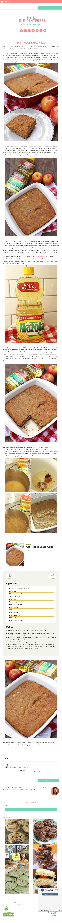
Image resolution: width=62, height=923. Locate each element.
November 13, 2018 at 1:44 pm (19, 767)
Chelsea (12, 765)
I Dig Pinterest (31, 21)
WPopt (44, 920)
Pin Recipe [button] (40, 551)
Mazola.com (19, 60)
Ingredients (10, 578)
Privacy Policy (18, 904)
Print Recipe (30, 551)
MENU (6, 2)
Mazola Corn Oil (40, 256)
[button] (53, 588)
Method (53, 578)
